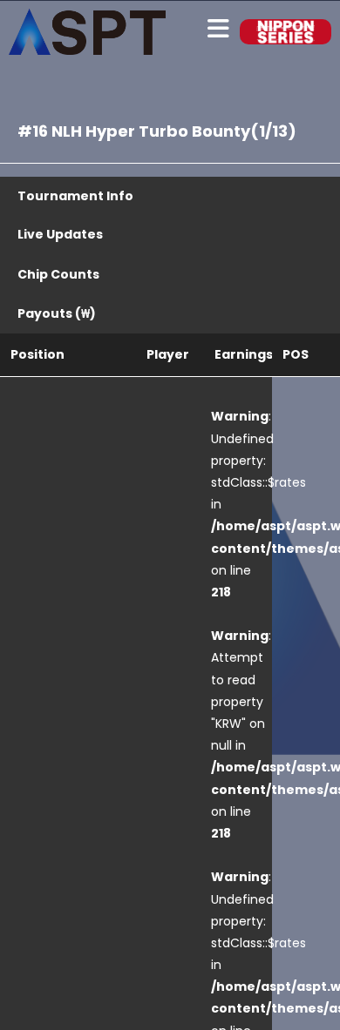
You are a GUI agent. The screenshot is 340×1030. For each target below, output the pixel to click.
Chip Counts (58, 274)
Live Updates (60, 234)
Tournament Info (75, 196)
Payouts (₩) (56, 313)
